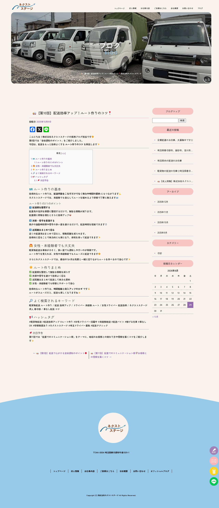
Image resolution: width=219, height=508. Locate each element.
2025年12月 (162, 201)
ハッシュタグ (39, 176)
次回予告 (41, 180)
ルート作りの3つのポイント (48, 162)
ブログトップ (173, 111)
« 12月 (155, 316)
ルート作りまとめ (41, 169)
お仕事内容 (145, 8)
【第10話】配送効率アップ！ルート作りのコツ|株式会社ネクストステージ (112, 73)
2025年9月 (162, 232)
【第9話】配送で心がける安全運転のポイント (59, 353)
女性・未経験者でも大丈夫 (45, 166)
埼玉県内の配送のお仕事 (169, 160)
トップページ (119, 8)
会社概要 (174, 8)
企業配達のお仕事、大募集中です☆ (175, 140)
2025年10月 (162, 222)
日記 (159, 253)
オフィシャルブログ (200, 8)
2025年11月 (162, 212)
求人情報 (133, 8)
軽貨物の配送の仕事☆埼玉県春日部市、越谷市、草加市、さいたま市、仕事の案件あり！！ (175, 170)
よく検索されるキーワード (45, 173)
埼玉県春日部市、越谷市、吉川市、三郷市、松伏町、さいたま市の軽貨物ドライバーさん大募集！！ (175, 150)
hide (63, 153)
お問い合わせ (187, 8)
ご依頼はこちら (160, 8)
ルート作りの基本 (41, 158)
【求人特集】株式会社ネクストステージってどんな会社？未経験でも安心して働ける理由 (176, 181)
